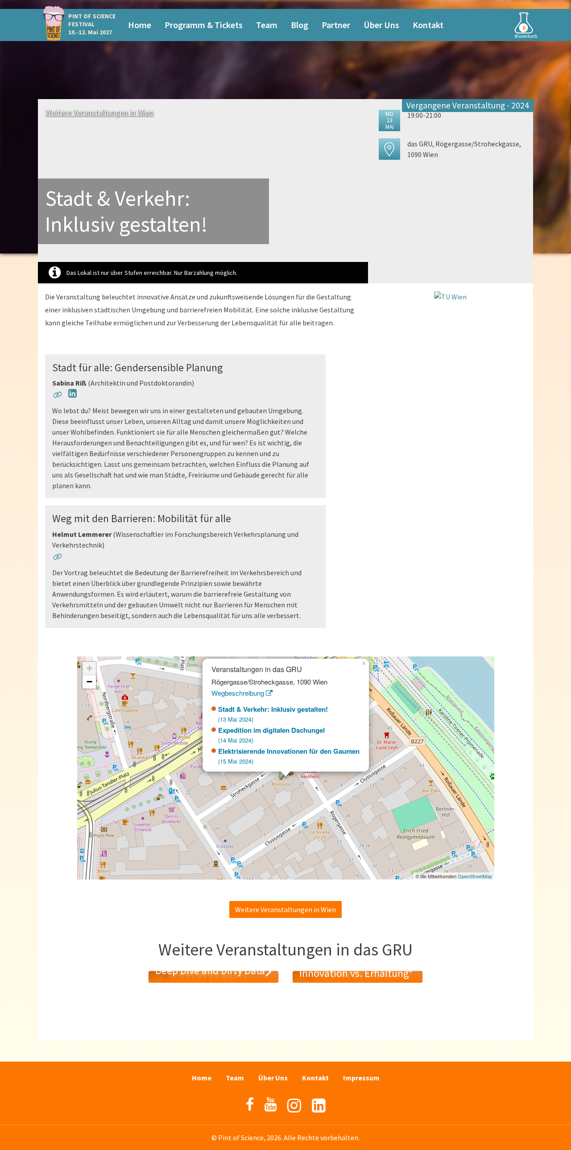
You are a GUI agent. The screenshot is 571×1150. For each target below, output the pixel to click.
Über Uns (381, 24)
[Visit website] (57, 396)
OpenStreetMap (475, 876)
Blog (299, 24)
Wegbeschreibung (238, 692)
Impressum (361, 1077)
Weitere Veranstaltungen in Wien (99, 112)
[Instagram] (294, 1106)
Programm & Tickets (204, 24)
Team (266, 24)
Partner (336, 24)
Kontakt (428, 24)
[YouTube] (271, 1104)
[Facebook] (250, 1104)
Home (139, 24)
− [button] (89, 681)
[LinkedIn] (319, 1106)
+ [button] (89, 668)
